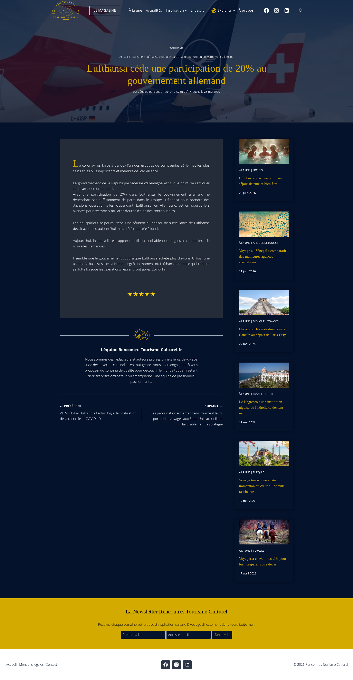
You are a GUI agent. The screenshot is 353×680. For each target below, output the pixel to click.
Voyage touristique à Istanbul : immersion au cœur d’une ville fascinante (262, 486)
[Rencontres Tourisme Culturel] (65, 10)
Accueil (124, 57)
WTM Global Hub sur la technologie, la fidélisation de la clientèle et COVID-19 (98, 412)
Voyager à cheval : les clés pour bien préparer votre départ (262, 561)
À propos (246, 10)
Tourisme (176, 48)
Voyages (272, 321)
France (258, 394)
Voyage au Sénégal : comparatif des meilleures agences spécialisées (262, 256)
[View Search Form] (301, 10)
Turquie (258, 472)
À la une (135, 10)
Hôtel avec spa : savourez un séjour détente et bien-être (260, 181)
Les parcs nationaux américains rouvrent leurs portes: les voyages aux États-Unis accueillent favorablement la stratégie (187, 415)
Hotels (258, 170)
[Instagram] (276, 10)
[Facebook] (266, 10)
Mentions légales (31, 664)
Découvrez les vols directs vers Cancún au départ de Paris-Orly (262, 332)
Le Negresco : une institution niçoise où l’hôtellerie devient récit (261, 407)
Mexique (259, 321)
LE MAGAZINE (105, 10)
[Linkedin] (287, 10)
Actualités (154, 10)
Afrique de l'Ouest (265, 243)
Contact (51, 664)
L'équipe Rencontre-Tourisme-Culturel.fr (163, 91)
